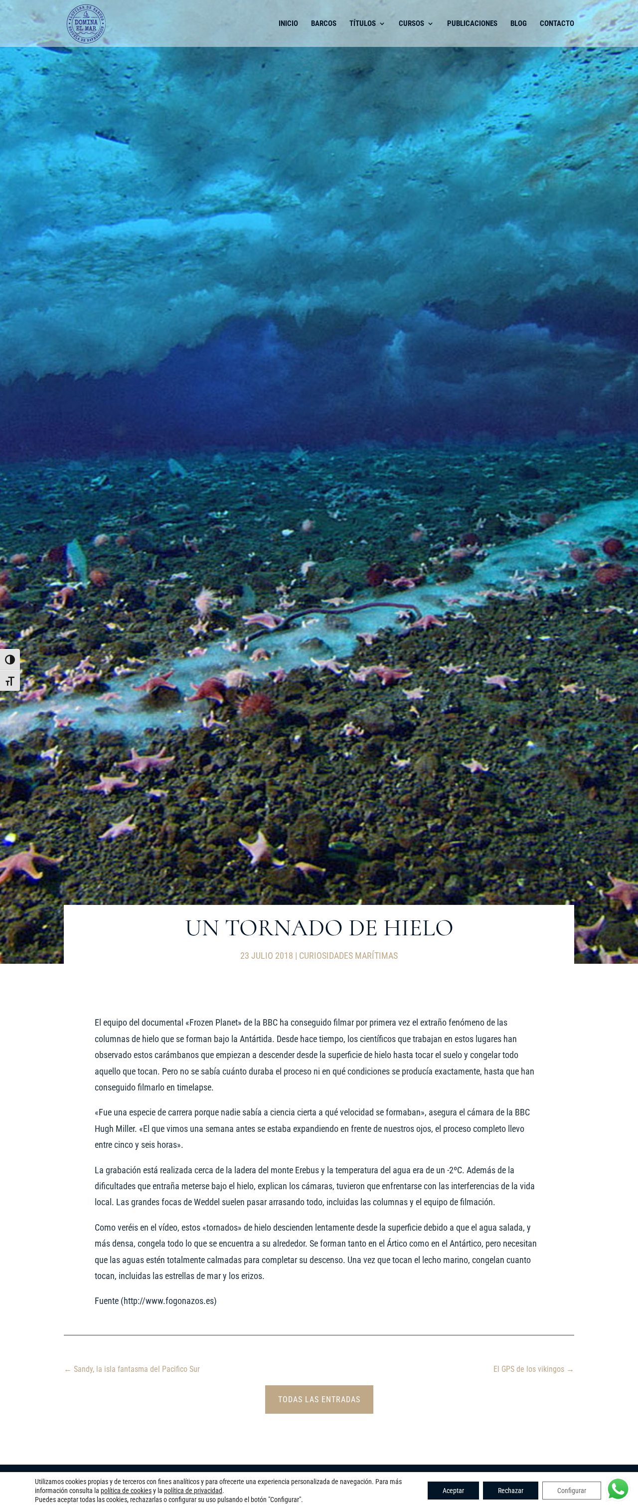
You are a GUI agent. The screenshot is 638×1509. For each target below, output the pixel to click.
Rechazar (510, 1491)
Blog (518, 24)
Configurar (571, 1491)
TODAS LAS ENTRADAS (319, 1399)
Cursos (411, 24)
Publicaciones (472, 24)
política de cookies (126, 1491)
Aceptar (453, 1491)
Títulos (362, 24)
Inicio (288, 24)
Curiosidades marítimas (348, 955)
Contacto (557, 24)
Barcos (323, 24)
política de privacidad (193, 1491)
